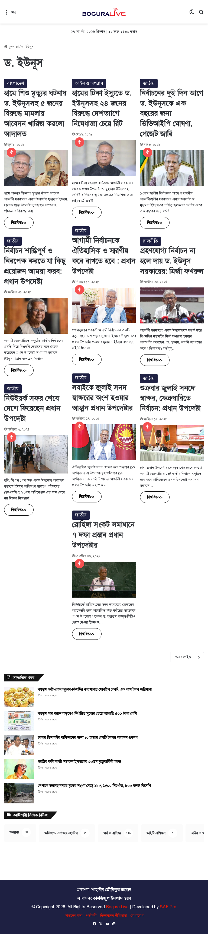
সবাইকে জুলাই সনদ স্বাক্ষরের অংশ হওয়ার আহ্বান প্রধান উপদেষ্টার (102, 398)
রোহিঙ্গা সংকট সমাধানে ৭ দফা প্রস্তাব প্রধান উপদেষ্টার (103, 535)
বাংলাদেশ (15, 83)
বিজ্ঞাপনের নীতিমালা (113, 915)
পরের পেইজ (183, 657)
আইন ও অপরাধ (89, 83)
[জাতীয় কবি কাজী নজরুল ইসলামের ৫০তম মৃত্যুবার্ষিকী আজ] (19, 769)
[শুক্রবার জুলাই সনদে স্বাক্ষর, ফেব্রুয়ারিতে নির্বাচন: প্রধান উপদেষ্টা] (172, 443)
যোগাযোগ (137, 915)
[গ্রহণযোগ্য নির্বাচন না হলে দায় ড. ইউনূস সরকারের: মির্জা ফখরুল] (172, 305)
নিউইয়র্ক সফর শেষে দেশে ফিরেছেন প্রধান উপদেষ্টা (32, 408)
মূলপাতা (13, 47)
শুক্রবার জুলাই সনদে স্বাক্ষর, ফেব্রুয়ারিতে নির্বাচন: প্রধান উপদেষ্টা (170, 398)
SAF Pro (168, 907)
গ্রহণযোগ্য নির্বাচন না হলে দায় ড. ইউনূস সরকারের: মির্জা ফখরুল (171, 261)
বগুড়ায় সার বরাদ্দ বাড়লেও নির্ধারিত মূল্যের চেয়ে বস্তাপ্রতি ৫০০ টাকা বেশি (87, 713)
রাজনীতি (150, 241)
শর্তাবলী (91, 915)
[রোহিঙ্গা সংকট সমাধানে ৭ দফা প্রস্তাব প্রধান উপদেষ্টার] (104, 580)
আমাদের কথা (73, 915)
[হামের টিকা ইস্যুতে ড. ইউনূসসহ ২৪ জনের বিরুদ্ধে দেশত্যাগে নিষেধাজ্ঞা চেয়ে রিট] (104, 158)
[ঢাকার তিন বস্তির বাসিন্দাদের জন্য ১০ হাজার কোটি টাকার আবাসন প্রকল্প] (19, 745)
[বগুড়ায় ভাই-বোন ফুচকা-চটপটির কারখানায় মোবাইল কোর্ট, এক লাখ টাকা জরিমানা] (19, 697)
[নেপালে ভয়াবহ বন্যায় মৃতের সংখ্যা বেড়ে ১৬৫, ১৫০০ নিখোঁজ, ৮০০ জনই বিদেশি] (19, 793)
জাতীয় (149, 83)
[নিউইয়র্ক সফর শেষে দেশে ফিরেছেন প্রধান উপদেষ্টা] (36, 454)
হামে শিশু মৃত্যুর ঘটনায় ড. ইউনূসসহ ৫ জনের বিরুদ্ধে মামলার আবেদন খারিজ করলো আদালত (35, 113)
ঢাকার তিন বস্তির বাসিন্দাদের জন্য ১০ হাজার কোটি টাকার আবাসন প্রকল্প (88, 737)
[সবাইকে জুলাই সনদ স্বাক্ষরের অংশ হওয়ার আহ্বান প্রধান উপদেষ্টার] (104, 442)
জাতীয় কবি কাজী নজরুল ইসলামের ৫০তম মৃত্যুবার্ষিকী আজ (79, 761)
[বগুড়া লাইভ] (104, 12)
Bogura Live (117, 907)
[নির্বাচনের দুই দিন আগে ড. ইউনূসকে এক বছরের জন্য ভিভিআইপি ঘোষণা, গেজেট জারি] (172, 168)
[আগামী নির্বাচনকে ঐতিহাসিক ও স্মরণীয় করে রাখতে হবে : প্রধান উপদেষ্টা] (104, 305)
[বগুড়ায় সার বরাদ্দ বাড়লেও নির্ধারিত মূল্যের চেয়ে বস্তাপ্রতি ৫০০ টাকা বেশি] (19, 721)
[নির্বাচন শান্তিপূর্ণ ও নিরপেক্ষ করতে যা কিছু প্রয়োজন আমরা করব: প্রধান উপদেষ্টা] (36, 316)
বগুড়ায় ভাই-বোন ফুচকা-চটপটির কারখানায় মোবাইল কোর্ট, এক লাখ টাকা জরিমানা (95, 689)
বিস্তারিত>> (19, 222)
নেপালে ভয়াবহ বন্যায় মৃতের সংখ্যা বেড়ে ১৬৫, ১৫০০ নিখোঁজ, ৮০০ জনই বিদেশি (94, 785)
